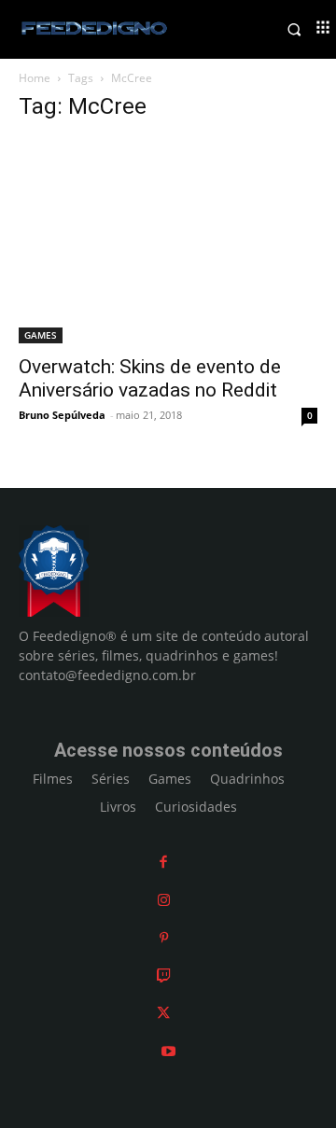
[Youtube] (168, 1051)
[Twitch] (164, 975)
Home (34, 78)
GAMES (40, 334)
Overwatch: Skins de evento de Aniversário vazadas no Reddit (150, 378)
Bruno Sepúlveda (62, 415)
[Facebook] (163, 862)
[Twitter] (163, 1013)
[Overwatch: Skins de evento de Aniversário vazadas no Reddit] (168, 241)
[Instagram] (164, 900)
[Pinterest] (164, 937)
